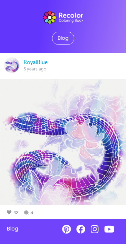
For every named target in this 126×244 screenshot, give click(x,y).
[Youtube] (109, 229)
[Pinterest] (66, 229)
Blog (63, 38)
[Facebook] (80, 229)
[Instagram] (95, 229)
